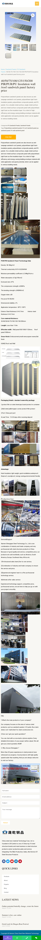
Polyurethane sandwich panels (13, 128)
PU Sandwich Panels (14, 125)
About (6, 880)
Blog (5, 888)
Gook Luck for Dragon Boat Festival (15, 924)
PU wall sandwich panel (17, 130)
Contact (6, 892)
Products (6, 876)
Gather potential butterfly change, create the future (20, 906)
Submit (5, 823)
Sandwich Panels (11, 69)
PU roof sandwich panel (29, 128)
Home (3, 69)
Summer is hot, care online (11, 915)
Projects (6, 884)
